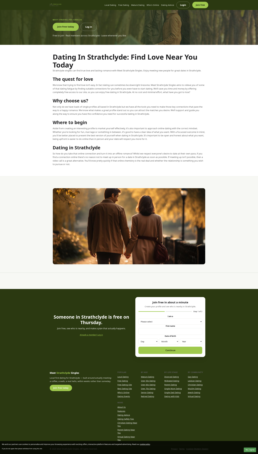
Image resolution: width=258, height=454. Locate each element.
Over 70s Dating (148, 388)
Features (121, 411)
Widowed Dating (171, 381)
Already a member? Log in (91, 335)
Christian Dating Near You (127, 424)
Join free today (65, 26)
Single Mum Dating (173, 388)
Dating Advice (167, 5)
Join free (200, 4)
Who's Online (153, 5)
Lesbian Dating (194, 381)
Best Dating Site (124, 388)
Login (183, 4)
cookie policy (145, 444)
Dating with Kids (171, 396)
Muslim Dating (194, 388)
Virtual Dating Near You (126, 438)
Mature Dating (137, 5)
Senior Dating (147, 392)
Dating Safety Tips (125, 419)
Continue (170, 350)
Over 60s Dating (148, 384)
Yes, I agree (250, 449)
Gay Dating (193, 377)
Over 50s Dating (148, 381)
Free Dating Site (124, 384)
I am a (170, 316)
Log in (88, 26)
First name (170, 326)
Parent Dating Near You (126, 431)
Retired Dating (147, 396)
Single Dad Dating (172, 392)
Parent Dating (170, 384)
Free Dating (123, 5)
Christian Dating (195, 384)
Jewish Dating (194, 392)
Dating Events (123, 396)
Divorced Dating (171, 377)
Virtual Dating (194, 396)
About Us (121, 407)
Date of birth (170, 336)
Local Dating (110, 5)
